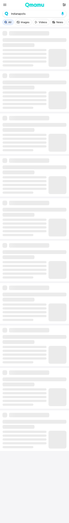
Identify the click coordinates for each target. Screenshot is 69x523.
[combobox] (34, 13)
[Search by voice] (62, 13)
